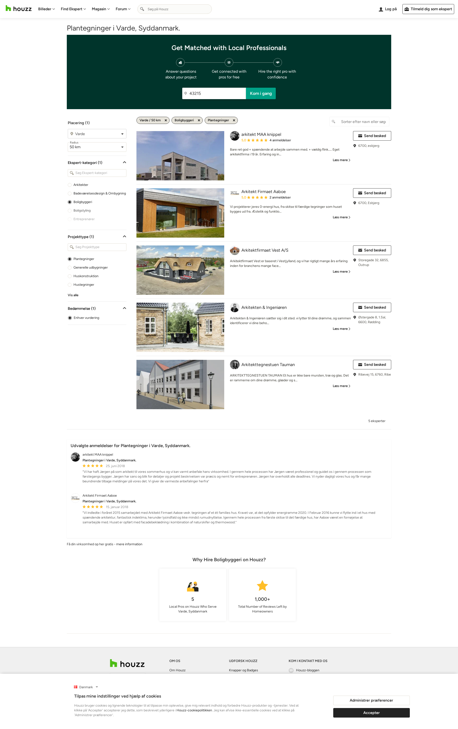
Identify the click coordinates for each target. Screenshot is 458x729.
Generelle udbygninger (90, 267)
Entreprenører (84, 219)
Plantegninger (83, 259)
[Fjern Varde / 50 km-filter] (166, 120)
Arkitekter (80, 185)
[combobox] (174, 9)
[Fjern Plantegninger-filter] (234, 120)
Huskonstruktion (86, 276)
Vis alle (73, 295)
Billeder (44, 9)
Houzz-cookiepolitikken (194, 710)
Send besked (375, 135)
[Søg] (142, 9)
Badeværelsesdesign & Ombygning (99, 193)
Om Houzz (177, 670)
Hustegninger (83, 285)
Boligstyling (82, 211)
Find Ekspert (71, 9)
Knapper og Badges (243, 670)
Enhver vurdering (86, 318)
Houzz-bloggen (307, 670)
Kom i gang (261, 93)
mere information (129, 544)
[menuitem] (46, 9)
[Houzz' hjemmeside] (18, 8)
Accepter (371, 712)
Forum (121, 9)
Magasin (99, 9)
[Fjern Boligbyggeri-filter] (199, 120)
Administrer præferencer (371, 700)
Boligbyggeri (82, 202)
